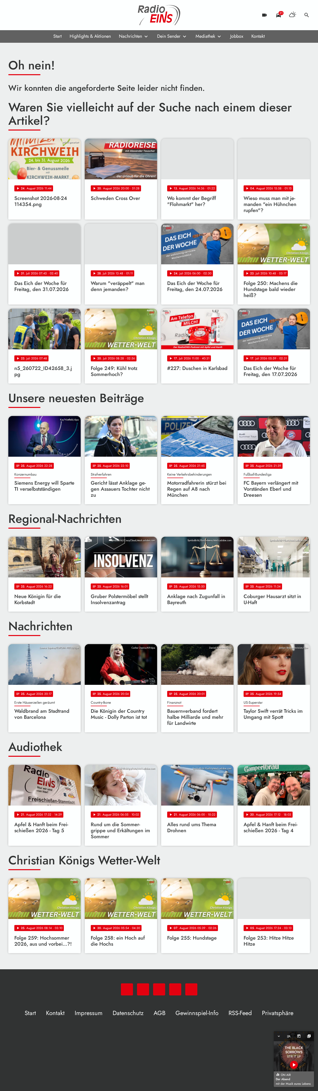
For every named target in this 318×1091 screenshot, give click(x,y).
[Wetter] (293, 15)
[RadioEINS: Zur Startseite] (159, 15)
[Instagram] (33, 15)
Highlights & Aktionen (90, 36)
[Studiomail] (43, 15)
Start (57, 36)
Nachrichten (130, 36)
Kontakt (258, 36)
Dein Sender (168, 36)
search (307, 15)
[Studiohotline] (54, 15)
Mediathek (205, 36)
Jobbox (236, 36)
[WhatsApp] (13, 15)
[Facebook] (23, 15)
